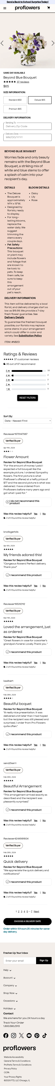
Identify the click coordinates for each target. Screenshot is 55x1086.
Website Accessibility (14, 1057)
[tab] (27, 40)
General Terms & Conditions (17, 1061)
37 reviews (23, 82)
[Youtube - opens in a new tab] (30, 1035)
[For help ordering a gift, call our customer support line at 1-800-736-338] (27, 8)
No (44, 514)
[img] (27, 40)
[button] (4, 8)
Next (36, 911)
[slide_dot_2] (30, 64)
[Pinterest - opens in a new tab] (38, 1035)
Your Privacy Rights (13, 1077)
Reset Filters (27, 398)
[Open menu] (4, 8)
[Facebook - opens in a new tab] (7, 1035)
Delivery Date (12, 134)
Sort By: (8, 416)
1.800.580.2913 (11, 1026)
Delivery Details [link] (14, 317)
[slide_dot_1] (27, 64)
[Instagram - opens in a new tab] (14, 1035)
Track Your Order (13, 1023)
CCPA (6, 1072)
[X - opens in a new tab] (22, 1035)
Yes (35, 514)
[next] (53, 43)
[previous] (2, 43)
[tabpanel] (27, 40)
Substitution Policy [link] (30, 336)
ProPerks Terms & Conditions (17, 1065)
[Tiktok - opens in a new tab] (45, 1035)
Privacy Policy (10, 1069)
